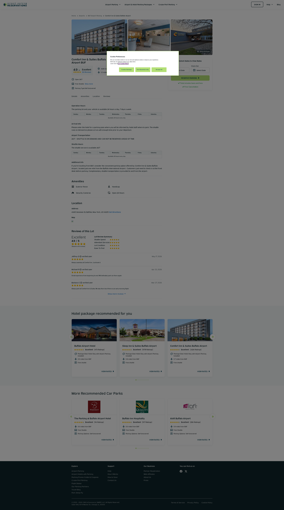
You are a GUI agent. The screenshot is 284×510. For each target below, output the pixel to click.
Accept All (159, 69)
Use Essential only (143, 69)
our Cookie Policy (123, 63)
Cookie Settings (126, 69)
